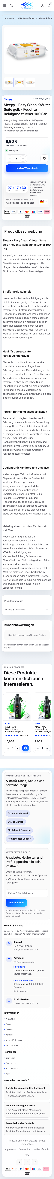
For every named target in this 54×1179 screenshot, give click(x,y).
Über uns (9, 1029)
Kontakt (9, 1035)
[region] (27, 50)
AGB (8, 1074)
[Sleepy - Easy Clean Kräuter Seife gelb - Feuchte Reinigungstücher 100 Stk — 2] (19, 82)
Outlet (8, 1024)
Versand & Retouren (14, 1040)
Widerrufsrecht (12, 1068)
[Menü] (5, 5)
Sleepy (8, 99)
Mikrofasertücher (26, 18)
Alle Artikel (10, 1019)
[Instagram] (19, 1162)
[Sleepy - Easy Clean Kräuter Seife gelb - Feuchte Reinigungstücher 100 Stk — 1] (9, 82)
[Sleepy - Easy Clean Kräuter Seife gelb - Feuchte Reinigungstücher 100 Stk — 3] (30, 82)
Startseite (9, 18)
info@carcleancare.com (26, 949)
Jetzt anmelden (16, 902)
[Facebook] (27, 1162)
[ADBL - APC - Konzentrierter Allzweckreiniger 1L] (17, 706)
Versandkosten (12, 1045)
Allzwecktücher (46, 18)
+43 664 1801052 (23, 946)
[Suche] (11, 5)
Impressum (10, 1058)
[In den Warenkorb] (25, 748)
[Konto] (43, 5)
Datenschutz (11, 1063)
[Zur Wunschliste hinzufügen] (44, 158)
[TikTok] (35, 1162)
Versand (23, 145)
